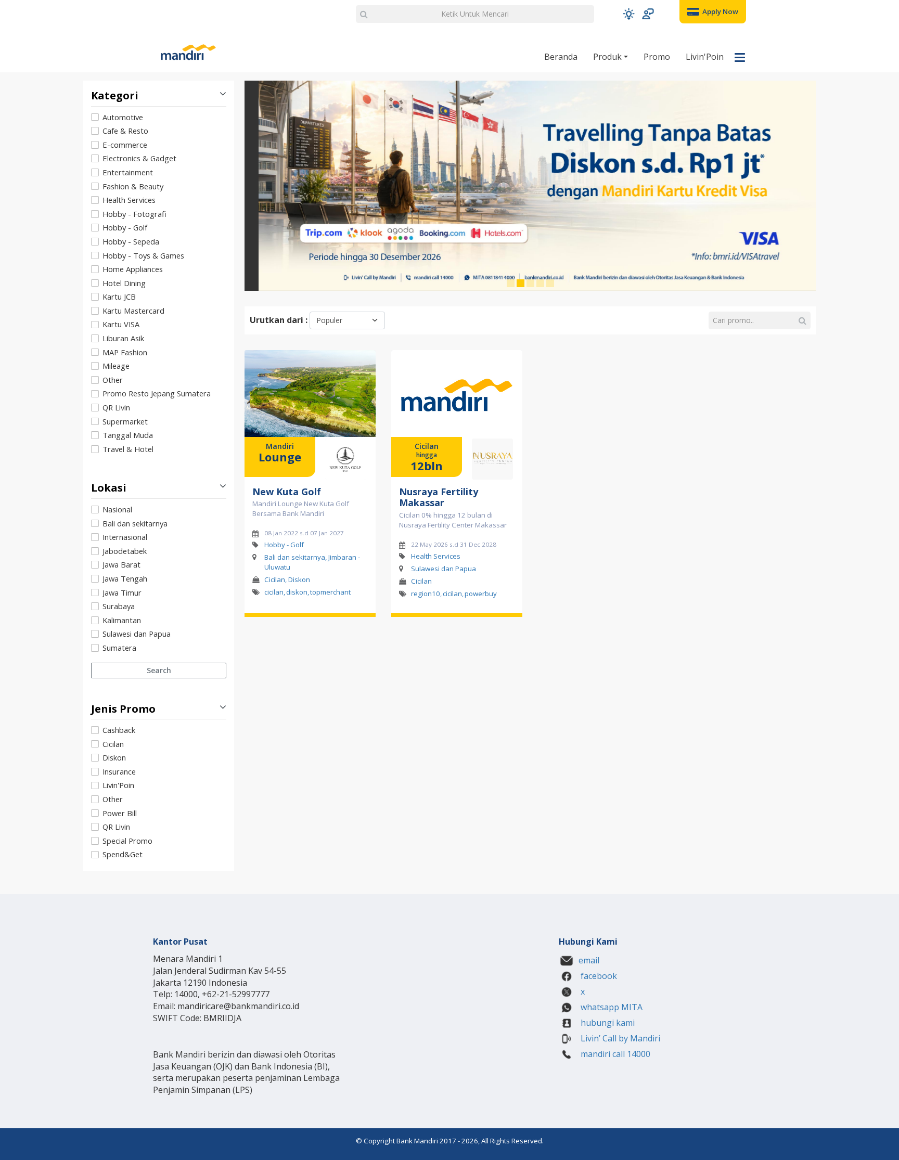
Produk (608, 56)
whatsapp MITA (611, 1007)
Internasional (124, 537)
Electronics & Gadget (139, 158)
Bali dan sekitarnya (135, 523)
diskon (296, 592)
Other (112, 380)
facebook (598, 976)
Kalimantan (121, 620)
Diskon (114, 757)
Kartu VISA (120, 324)
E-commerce (124, 144)
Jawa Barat (121, 564)
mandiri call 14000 (614, 1054)
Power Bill (119, 813)
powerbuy (481, 593)
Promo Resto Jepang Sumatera (156, 393)
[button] (629, 14)
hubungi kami (607, 1022)
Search (159, 670)
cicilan (274, 592)
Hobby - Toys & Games (143, 255)
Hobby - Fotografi (134, 214)
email (589, 960)
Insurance (119, 771)
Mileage (116, 365)
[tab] (158, 284)
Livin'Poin (705, 56)
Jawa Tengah (124, 578)
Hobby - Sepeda (130, 241)
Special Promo (127, 840)
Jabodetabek (124, 551)
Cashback (118, 730)
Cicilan (113, 744)
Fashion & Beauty (132, 186)
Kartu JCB (119, 296)
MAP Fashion (124, 352)
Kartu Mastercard (133, 310)
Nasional (117, 509)
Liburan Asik (123, 338)
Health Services (129, 200)
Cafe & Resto (125, 130)
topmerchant (330, 592)
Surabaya (118, 606)
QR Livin (116, 407)
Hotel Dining (124, 283)
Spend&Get (122, 854)
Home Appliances (132, 269)
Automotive (122, 117)
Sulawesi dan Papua (136, 633)
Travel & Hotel (127, 449)
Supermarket (125, 421)
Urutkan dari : (278, 320)
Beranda (560, 56)
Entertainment (127, 172)
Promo (657, 56)
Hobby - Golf (124, 227)
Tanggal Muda (127, 435)
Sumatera (119, 647)
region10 (425, 593)
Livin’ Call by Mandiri (619, 1038)
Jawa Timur (122, 592)
